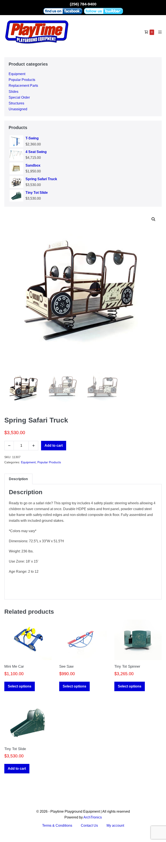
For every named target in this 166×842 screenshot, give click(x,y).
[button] (153, 219)
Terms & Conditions (57, 825)
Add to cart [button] (17, 768)
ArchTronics (92, 817)
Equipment (17, 74)
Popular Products (22, 80)
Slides (13, 91)
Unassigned (18, 109)
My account (115, 825)
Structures (16, 103)
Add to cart (54, 445)
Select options (19, 686)
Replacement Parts (23, 85)
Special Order (19, 97)
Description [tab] (18, 479)
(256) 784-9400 (83, 4)
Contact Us (89, 825)
